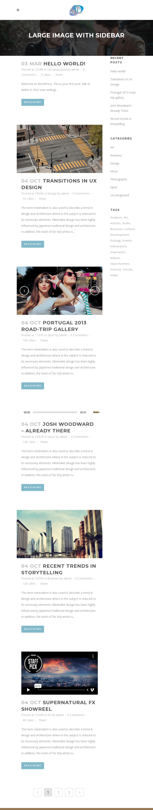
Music (51, 437)
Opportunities (120, 263)
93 (28, 198)
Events (127, 240)
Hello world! (64, 64)
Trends (127, 269)
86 (28, 720)
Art (49, 715)
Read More (32, 102)
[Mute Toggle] (90, 412)
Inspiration (118, 252)
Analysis (116, 217)
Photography (118, 179)
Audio (126, 223)
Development (119, 235)
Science (115, 269)
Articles (115, 223)
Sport (51, 335)
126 (29, 583)
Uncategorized (57, 69)
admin (75, 69)
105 (29, 340)
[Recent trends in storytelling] (59, 534)
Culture (130, 229)
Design (52, 193)
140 (29, 442)
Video (114, 275)
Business (53, 578)
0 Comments (81, 193)
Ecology (115, 240)
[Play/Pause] (21, 412)
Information (118, 246)
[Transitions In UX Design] (59, 149)
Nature (115, 258)
